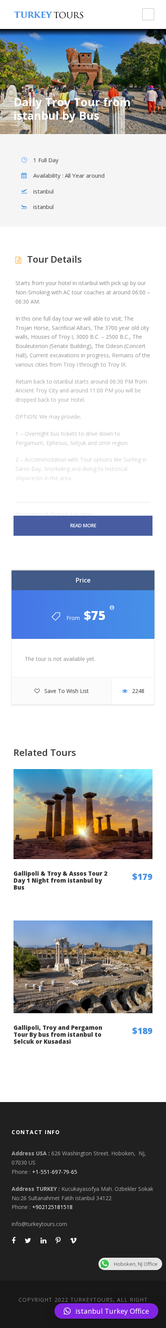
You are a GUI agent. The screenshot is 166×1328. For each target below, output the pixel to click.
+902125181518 (52, 1207)
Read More (83, 525)
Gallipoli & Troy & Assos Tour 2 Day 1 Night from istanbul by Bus (60, 880)
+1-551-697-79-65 (54, 1171)
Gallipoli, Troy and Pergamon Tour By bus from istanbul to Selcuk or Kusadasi (58, 1034)
